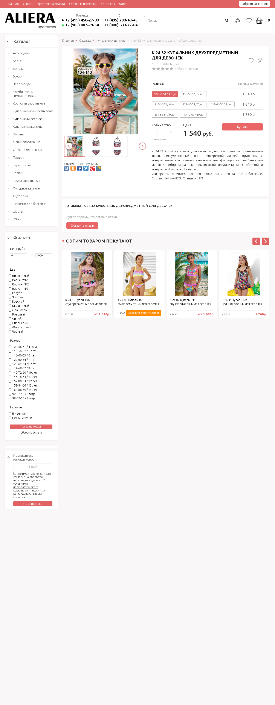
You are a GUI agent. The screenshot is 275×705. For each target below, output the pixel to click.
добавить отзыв (186, 69)
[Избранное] (249, 20)
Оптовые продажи (82, 4)
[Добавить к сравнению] (260, 60)
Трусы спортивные (26, 180)
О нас (27, 4)
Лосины (18, 134)
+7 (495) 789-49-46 (121, 20)
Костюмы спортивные (29, 103)
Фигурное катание (26, 188)
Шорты (18, 211)
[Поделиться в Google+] (92, 168)
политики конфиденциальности (29, 492)
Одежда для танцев (27, 150)
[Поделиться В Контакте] (66, 168)
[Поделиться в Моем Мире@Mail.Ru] (98, 168)
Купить (242, 127)
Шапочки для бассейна (29, 204)
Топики (18, 173)
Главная (13, 4)
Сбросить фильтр (31, 432)
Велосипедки (22, 84)
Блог (122, 4)
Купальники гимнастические (33, 111)
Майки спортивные (26, 142)
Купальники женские (28, 126)
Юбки (17, 219)
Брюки (18, 76)
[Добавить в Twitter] (86, 168)
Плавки (18, 157)
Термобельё (22, 165)
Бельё (17, 61)
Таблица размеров (250, 83)
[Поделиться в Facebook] (79, 168)
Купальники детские (27, 119)
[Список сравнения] (237, 20)
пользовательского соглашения (25, 488)
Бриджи (18, 68)
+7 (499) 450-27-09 (82, 20)
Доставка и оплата (51, 4)
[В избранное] (251, 60)
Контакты (108, 4)
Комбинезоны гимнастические (24, 93)
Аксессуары (21, 53)
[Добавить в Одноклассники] (73, 168)
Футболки (20, 196)
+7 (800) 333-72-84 (121, 25)
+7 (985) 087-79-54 (82, 25)
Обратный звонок (254, 4)
